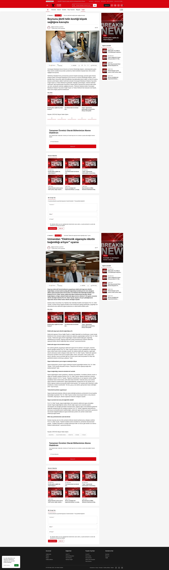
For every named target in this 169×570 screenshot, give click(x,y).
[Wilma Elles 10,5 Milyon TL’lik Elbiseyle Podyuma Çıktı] (112, 51)
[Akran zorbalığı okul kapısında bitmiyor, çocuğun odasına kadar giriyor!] (72, 182)
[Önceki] (55, 1)
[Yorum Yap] (82, 65)
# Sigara (77, 434)
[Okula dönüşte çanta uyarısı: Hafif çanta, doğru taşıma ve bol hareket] (55, 182)
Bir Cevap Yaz (52, 197)
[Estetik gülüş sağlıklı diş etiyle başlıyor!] (55, 103)
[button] (115, 5)
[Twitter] (119, 568)
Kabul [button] (16, 565)
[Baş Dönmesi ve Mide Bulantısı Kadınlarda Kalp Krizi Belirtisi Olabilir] (89, 182)
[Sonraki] (56, 1)
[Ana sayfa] (48, 10)
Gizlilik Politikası (7, 565)
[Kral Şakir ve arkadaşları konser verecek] (112, 248)
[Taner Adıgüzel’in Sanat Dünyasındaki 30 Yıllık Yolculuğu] (112, 57)
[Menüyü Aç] (47, 5)
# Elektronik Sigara (61, 434)
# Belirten (51, 434)
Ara (95, 5)
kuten (52, 26)
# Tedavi (84, 434)
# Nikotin (70, 434)
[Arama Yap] (112, 5)
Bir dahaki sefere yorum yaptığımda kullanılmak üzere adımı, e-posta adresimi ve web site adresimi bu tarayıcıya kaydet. (72, 224)
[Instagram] (122, 568)
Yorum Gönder (52, 228)
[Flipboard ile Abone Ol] (59, 65)
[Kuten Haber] (57, 5)
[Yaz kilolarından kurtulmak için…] (73, 103)
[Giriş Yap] (118, 5)
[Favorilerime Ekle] (79, 65)
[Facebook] (116, 568)
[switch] (121, 10)
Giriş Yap (61, 228)
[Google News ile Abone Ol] (52, 65)
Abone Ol (107, 5)
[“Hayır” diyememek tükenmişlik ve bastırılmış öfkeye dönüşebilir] (90, 103)
